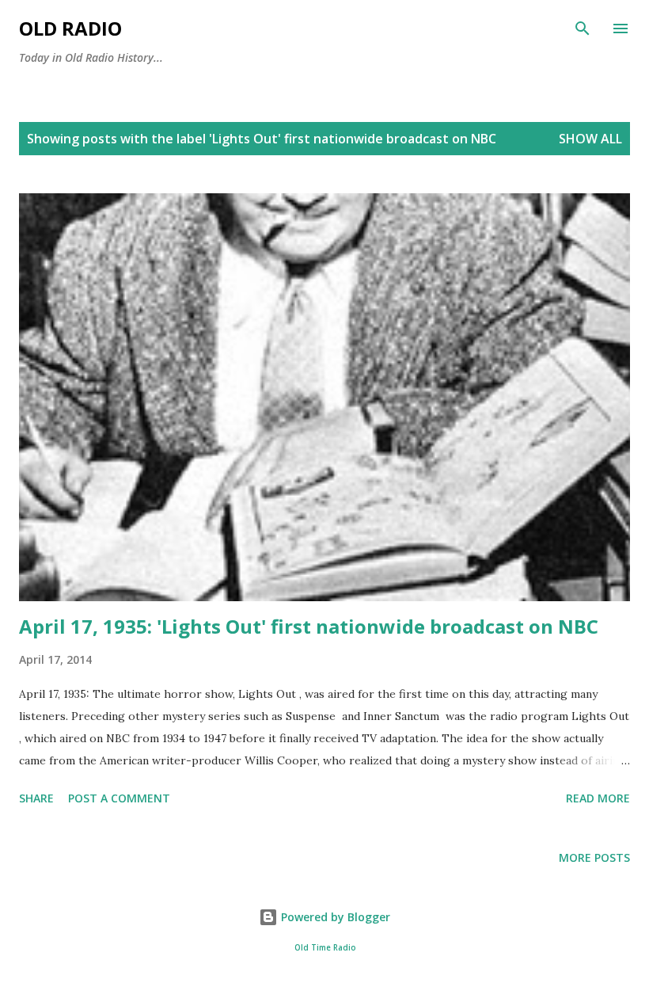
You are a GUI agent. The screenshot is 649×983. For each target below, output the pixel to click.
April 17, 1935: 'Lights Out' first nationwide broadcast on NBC (308, 626)
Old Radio (70, 28)
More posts (594, 857)
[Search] (582, 28)
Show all (590, 138)
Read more (598, 798)
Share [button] (36, 798)
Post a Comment (119, 798)
